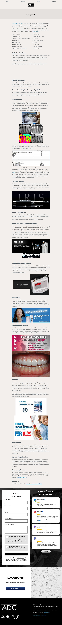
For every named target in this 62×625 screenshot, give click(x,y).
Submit (16, 554)
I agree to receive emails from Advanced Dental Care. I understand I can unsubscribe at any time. (17, 548)
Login (45, 615)
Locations (23, 1)
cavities (13, 172)
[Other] (18, 617)
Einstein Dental (47, 612)
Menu (7, 1)
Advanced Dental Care (17, 23)
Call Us (38, 1)
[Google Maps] (3, 617)
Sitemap (35, 615)
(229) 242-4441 (20, 557)
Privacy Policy (14, 541)
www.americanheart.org (22, 477)
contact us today (35, 31)
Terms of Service (23, 560)
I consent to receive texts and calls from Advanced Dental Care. (17, 539)
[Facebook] (13, 617)
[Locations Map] (46, 582)
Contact (54, 1)
